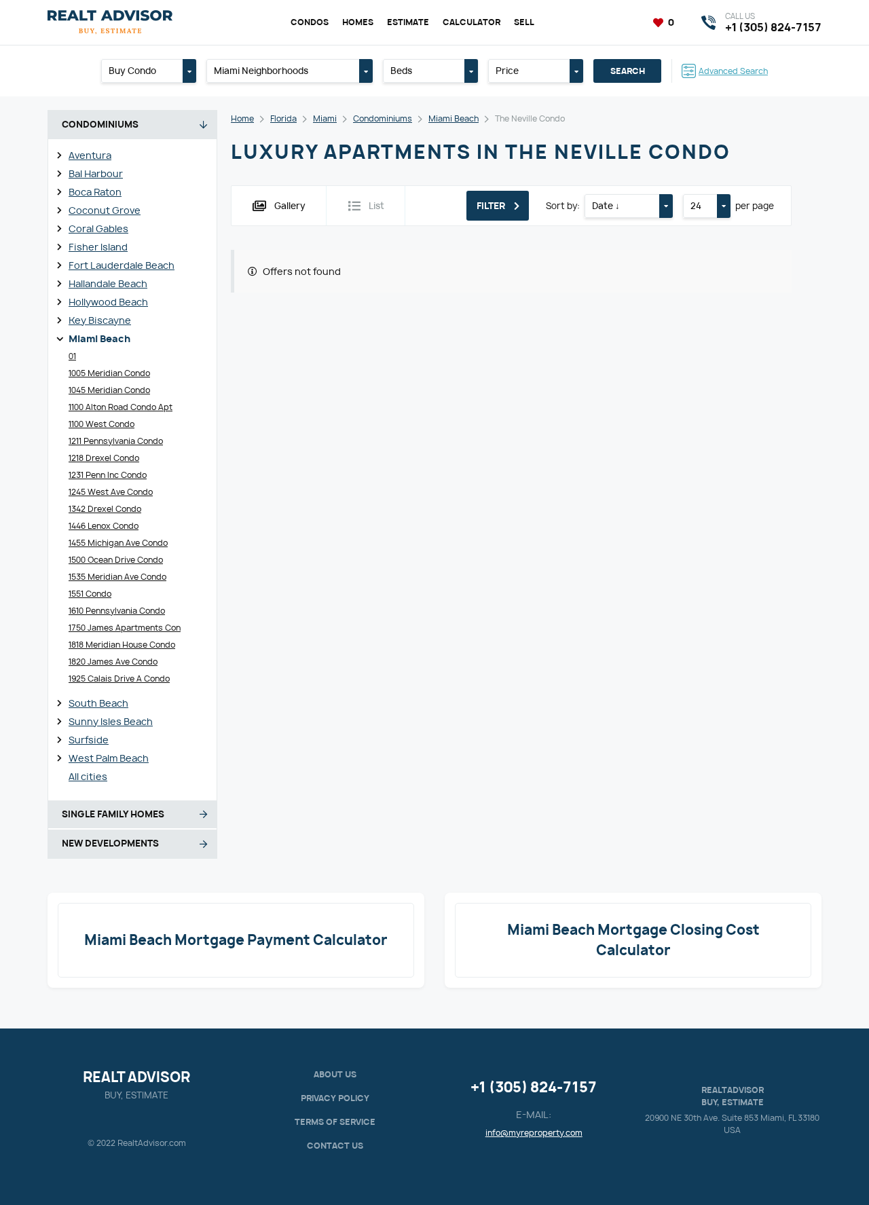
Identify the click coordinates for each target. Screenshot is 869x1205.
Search (627, 71)
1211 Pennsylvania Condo (116, 441)
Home (242, 118)
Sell (524, 22)
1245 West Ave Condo (111, 492)
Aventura (90, 155)
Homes (357, 22)
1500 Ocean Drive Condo (116, 560)
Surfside (89, 739)
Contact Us (335, 1145)
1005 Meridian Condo (109, 373)
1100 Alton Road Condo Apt (120, 407)
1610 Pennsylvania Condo (117, 610)
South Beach (98, 703)
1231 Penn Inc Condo (108, 475)
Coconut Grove (105, 210)
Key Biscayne (100, 320)
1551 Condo (90, 593)
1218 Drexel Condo (104, 458)
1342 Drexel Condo (105, 509)
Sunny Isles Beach (111, 721)
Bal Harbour (96, 173)
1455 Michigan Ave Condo (118, 543)
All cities (88, 776)
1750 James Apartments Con (125, 627)
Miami (325, 118)
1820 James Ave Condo (113, 661)
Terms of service (335, 1122)
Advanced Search (733, 71)
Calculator (471, 22)
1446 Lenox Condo (103, 526)
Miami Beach (99, 338)
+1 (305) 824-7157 (533, 1087)
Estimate (408, 22)
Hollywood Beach (108, 301)
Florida (283, 118)
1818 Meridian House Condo (122, 644)
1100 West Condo (101, 424)
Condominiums (382, 118)
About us (335, 1074)
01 (72, 356)
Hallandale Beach (108, 283)
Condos (310, 22)
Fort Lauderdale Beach (121, 265)
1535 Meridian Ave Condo (117, 576)
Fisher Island (98, 246)
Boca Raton (95, 191)
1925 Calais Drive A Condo (119, 678)
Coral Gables (98, 228)
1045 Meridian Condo (109, 390)
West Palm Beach (109, 758)
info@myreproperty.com (534, 1132)
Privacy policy (335, 1098)
